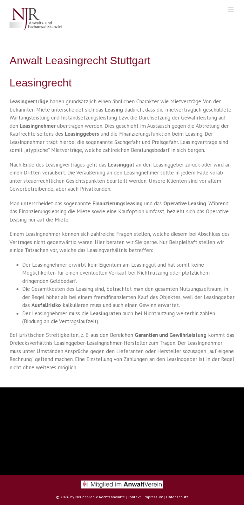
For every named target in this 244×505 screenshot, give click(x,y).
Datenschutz (177, 497)
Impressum (153, 497)
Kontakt (134, 497)
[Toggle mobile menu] (231, 9)
